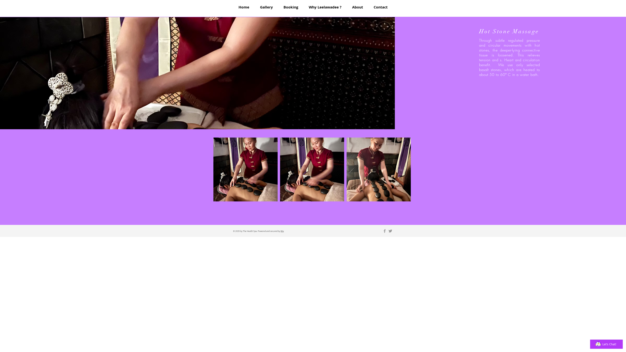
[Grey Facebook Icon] (384, 231)
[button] (245, 169)
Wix (282, 231)
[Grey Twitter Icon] (390, 231)
